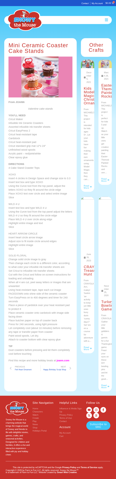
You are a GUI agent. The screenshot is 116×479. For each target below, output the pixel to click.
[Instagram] (96, 410)
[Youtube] (89, 410)
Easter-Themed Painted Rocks (108, 90)
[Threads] (96, 415)
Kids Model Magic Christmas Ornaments (93, 95)
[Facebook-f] (103, 410)
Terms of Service (89, 467)
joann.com (63, 360)
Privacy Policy (69, 467)
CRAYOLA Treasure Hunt (93, 270)
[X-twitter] (89, 415)
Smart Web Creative (67, 472)
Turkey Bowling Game (108, 305)
